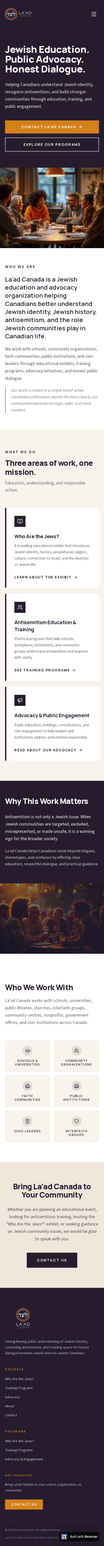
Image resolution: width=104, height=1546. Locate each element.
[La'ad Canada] (18, 14)
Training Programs (19, 1388)
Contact (11, 1415)
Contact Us (24, 1504)
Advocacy (12, 1397)
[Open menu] (94, 14)
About (9, 1406)
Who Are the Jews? (19, 1379)
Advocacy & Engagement (24, 1459)
